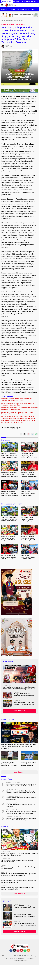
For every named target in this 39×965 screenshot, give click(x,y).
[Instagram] (18, 950)
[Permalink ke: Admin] (2, 46)
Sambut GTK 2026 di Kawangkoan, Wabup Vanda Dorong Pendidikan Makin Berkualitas (17, 413)
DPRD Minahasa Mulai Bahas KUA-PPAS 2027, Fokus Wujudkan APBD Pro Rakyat (24, 703)
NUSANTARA (20, 24)
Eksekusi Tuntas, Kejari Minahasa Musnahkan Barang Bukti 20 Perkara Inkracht (18, 888)
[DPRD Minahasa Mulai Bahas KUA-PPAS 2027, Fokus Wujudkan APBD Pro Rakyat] (7, 703)
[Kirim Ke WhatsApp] (36, 434)
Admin (7, 45)
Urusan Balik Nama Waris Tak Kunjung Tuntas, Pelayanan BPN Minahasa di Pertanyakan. (19, 408)
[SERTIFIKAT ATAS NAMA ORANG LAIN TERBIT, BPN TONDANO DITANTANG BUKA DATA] (9, 447)
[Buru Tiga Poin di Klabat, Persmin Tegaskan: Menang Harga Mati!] (29, 755)
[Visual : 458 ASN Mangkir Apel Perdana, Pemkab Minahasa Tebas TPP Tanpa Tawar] (7, 907)
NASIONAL (12, 24)
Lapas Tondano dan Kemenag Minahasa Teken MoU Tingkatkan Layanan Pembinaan (24, 915)
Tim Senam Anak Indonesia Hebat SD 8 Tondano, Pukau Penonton (21, 798)
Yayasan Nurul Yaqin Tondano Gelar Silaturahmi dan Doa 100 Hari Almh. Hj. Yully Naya (21, 819)
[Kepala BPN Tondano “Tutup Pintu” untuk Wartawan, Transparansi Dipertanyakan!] (29, 447)
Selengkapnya (19, 711)
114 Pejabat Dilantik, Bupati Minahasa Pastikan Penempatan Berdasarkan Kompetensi (24, 694)
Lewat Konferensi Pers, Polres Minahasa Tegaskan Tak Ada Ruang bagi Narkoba (18, 881)
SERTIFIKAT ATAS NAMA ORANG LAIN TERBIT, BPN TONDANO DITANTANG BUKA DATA (16, 399)
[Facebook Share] (21, 434)
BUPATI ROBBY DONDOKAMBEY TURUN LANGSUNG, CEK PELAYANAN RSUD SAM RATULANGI (18, 421)
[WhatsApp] (25, 950)
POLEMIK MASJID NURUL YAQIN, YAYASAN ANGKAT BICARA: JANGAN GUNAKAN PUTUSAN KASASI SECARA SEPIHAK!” (21, 785)
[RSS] (28, 950)
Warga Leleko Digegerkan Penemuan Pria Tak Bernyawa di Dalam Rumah (19, 868)
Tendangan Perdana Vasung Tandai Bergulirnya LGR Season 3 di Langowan (9, 764)
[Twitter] (14, 950)
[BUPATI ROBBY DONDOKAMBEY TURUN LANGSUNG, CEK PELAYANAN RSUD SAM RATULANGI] (29, 485)
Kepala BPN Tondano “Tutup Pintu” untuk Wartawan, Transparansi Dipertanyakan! (17, 404)
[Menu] (2, 5)
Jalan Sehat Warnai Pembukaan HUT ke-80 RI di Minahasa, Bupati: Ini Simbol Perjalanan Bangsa (24, 924)
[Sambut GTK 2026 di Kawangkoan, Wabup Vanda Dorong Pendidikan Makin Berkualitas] (29, 466)
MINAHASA (4, 24)
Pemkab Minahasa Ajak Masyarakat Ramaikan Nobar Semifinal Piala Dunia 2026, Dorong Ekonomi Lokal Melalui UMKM (18, 746)
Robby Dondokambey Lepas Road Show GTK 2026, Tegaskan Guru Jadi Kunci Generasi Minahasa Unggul (18, 417)
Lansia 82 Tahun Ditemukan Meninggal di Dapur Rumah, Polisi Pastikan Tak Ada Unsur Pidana (19, 874)
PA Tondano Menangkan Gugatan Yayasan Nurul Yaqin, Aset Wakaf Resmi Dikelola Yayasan (21, 812)
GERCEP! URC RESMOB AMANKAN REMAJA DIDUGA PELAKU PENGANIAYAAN (17, 861)
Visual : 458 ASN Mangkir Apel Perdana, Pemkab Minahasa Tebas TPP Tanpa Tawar (25, 906)
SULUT (26, 24)
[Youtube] (21, 950)
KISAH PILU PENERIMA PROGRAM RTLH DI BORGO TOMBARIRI (21, 805)
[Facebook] (10, 950)
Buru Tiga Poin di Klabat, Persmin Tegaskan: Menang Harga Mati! (28, 764)
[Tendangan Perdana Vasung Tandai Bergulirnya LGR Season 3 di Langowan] (9, 755)
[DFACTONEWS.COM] (10, 5)
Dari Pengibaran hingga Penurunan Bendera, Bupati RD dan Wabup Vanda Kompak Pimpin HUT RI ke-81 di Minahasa (19, 688)
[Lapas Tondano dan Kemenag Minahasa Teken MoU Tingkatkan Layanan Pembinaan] (7, 916)
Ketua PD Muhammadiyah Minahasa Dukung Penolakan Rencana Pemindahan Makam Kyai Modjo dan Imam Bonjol (20, 792)
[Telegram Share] (32, 434)
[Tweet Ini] (24, 434)
